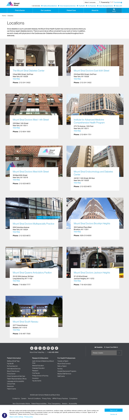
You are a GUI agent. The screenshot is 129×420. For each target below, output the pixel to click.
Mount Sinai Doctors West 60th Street (31, 171)
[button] (114, 10)
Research (35, 371)
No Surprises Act (12, 366)
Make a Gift (119, 6)
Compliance (73, 398)
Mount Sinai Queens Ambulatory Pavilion (32, 272)
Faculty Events (36, 381)
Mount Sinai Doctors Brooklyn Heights (92, 223)
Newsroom (10, 386)
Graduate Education (38, 368)
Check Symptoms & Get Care (68, 6)
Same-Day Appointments (106, 6)
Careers (23, 398)
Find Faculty (36, 373)
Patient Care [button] (71, 10)
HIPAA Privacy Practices (60, 398)
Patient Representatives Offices (17, 379)
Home (4, 16)
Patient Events (11, 389)
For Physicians (92, 6)
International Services (13, 369)
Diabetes (10, 16)
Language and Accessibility (15, 381)
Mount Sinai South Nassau (25, 321)
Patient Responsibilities (39, 403)
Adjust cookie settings (16, 417)
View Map (16, 79)
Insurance (35, 378)
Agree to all (113, 410)
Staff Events (61, 376)
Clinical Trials (11, 384)
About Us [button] (95, 10)
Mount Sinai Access (13, 371)
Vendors (64, 403)
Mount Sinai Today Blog (37, 352)
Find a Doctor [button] (20, 10)
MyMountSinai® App (13, 361)
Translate (116, 2)
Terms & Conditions (34, 398)
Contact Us (16, 398)
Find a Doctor (11, 374)
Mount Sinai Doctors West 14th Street (31, 119)
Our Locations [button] (46, 10)
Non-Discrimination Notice (21, 403)
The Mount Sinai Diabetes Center (28, 70)
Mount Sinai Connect (64, 364)
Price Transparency (54, 403)
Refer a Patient (62, 366)
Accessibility (73, 403)
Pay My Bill (82, 6)
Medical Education (38, 366)
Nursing (59, 369)
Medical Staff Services (64, 374)
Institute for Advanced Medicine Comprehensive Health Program (89, 121)
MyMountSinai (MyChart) (50, 6)
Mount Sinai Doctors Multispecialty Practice (33, 223)
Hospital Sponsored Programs (66, 371)
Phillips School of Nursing (40, 376)
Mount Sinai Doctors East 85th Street (91, 70)
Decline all (113, 414)
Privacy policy (28, 417)
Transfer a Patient (62, 361)
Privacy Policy (46, 398)
